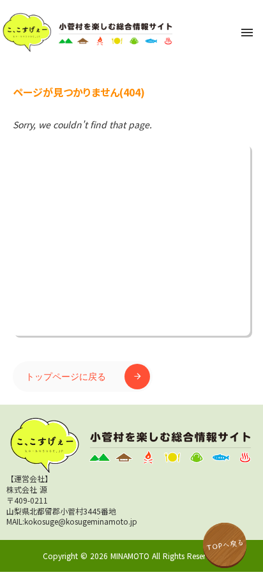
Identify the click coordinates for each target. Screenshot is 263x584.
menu (247, 32)
